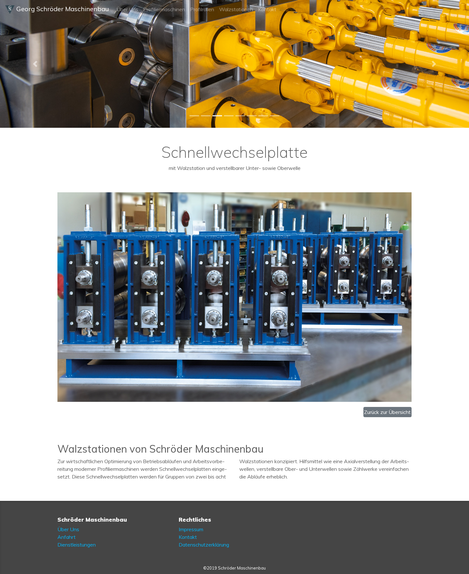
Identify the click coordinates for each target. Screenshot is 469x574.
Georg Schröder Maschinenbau (62, 9)
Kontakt (267, 9)
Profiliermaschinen (164, 9)
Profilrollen (202, 9)
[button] (35, 64)
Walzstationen (236, 9)
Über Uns (127, 9)
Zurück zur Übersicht (387, 412)
